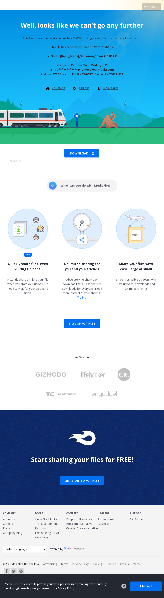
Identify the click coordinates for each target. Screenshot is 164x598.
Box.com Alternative (79, 524)
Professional (106, 519)
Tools (39, 513)
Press (6, 528)
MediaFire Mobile (46, 519)
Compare (72, 513)
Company (9, 513)
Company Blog (12, 533)
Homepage (58, 88)
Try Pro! (82, 297)
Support (84, 88)
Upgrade (103, 513)
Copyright (98, 564)
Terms (64, 564)
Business (103, 524)
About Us (9, 519)
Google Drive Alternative (82, 528)
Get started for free (82, 480)
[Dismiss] (123, 586)
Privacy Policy (80, 564)
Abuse (112, 564)
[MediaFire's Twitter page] (14, 571)
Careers (8, 524)
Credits (124, 564)
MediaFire (22, 7)
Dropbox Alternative (79, 519)
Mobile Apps (110, 88)
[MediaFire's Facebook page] (7, 571)
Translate (78, 549)
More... (137, 564)
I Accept (146, 586)
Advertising (50, 564)
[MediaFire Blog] (21, 571)
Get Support (137, 519)
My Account (151, 6)
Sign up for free (82, 323)
